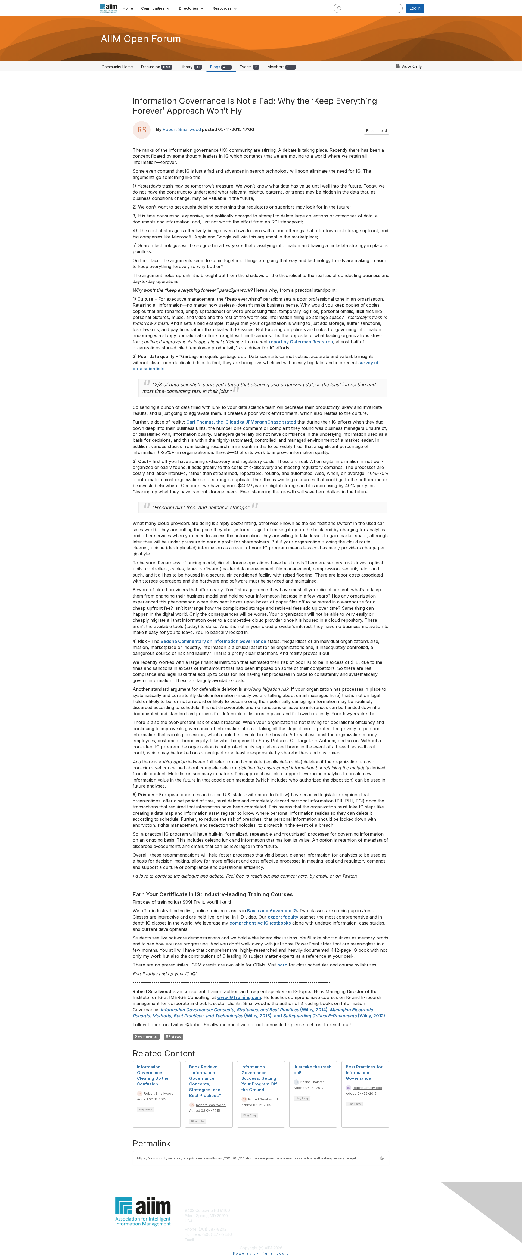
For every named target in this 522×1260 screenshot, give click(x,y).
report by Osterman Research (301, 341)
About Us (350, 1210)
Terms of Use (354, 1215)
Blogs (220, 66)
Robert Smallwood (182, 129)
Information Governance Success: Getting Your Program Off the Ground (259, 1078)
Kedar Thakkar (312, 1082)
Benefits (270, 1215)
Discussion (155, 66)
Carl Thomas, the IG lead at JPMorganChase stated (241, 422)
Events (248, 66)
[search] (339, 8)
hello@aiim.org (209, 1239)
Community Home (117, 66)
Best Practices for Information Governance (364, 1072)
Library (190, 66)
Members (281, 66)
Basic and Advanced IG (272, 910)
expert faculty (283, 917)
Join (267, 1210)
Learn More (273, 1221)
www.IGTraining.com (239, 997)
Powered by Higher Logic (261, 1253)
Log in (415, 8)
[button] (156, 8)
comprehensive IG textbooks (260, 923)
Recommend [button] (376, 131)
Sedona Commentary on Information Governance (213, 641)
